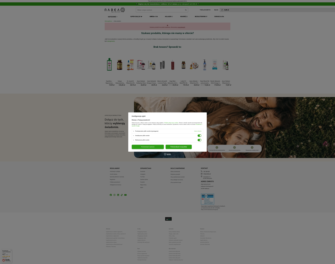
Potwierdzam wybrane (147, 147)
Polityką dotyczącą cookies (171, 122)
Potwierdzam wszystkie (178, 147)
